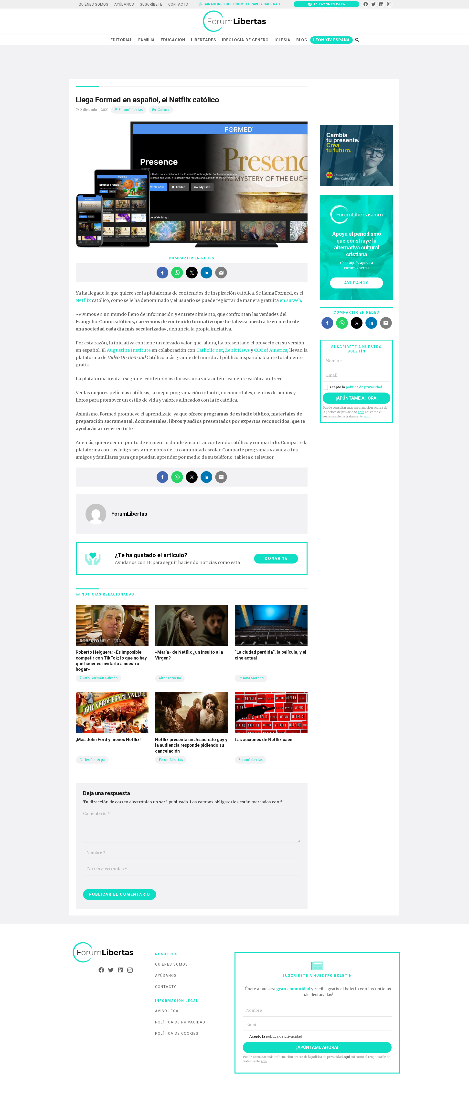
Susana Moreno (251, 678)
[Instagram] (389, 4)
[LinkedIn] (381, 4)
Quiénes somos (171, 964)
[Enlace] (234, 21)
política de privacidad (364, 387)
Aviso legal (168, 1011)
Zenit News (237, 350)
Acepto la (355, 387)
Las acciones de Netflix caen (263, 739)
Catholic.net (209, 350)
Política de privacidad (180, 1022)
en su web (290, 300)
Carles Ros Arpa (92, 760)
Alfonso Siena (170, 678)
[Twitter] (373, 4)
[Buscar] (357, 40)
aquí (361, 412)
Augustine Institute (129, 350)
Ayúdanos (166, 976)
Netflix (83, 300)
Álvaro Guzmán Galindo (98, 678)
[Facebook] (365, 4)
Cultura (163, 110)
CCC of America (270, 350)
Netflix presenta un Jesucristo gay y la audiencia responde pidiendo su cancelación (191, 745)
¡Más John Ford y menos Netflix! (108, 739)
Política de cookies (177, 1033)
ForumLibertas (130, 110)
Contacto (166, 987)
